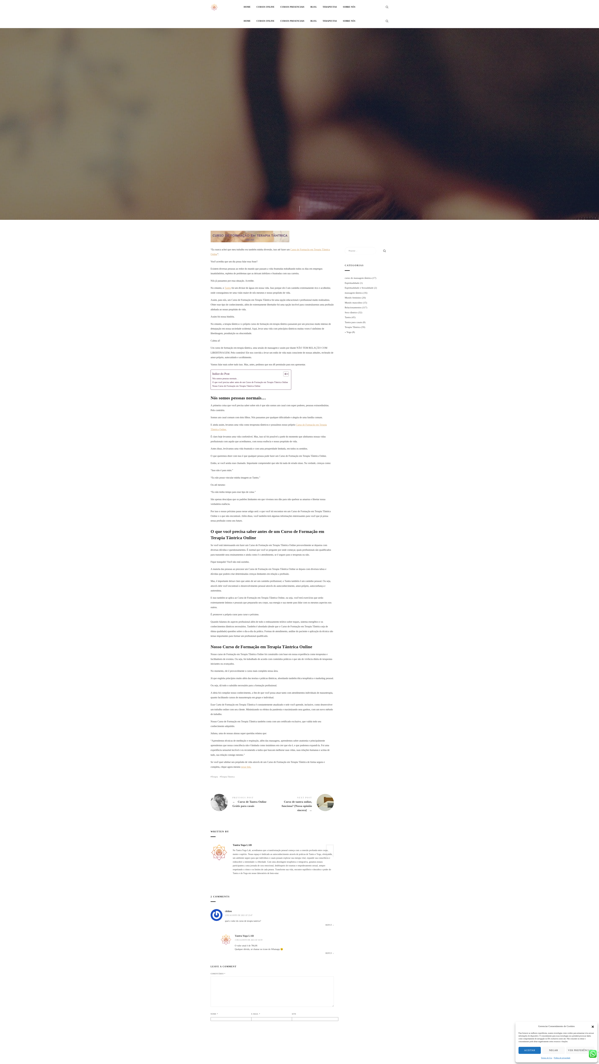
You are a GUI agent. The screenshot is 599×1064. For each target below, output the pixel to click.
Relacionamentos (280, 115)
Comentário (218, 974)
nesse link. (246, 767)
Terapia (215, 777)
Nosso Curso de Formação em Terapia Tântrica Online (236, 386)
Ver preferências (580, 1050)
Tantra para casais (353, 322)
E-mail (255, 1014)
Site (294, 1014)
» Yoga (348, 332)
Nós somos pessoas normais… (225, 378)
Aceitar (529, 1050)
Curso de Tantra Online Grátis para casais (241, 802)
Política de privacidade (562, 1058)
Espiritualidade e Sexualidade (359, 288)
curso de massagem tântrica (358, 278)
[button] (592, 1026)
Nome (214, 1014)
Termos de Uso (546, 1058)
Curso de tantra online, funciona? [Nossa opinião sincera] (303, 804)
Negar (553, 1050)
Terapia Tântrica (318, 115)
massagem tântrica (354, 293)
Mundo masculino (353, 302)
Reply (329, 925)
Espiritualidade (352, 283)
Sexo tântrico (351, 312)
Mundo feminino (353, 297)
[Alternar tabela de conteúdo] (284, 374)
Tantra (300, 115)
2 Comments (314, 132)
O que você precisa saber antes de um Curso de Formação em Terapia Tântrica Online (250, 382)
